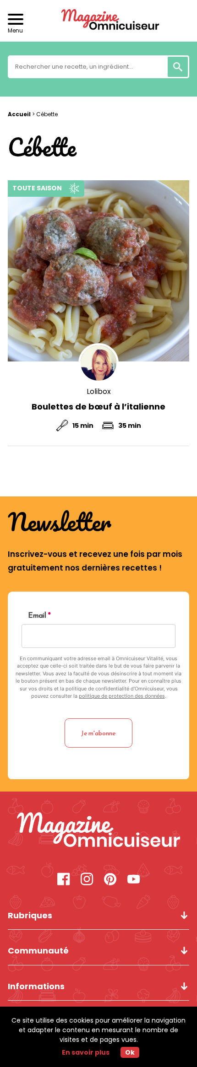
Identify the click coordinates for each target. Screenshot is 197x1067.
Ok (130, 1052)
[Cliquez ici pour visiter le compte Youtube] (133, 880)
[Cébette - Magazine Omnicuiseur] (98, 831)
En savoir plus (85, 1052)
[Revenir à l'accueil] (98, 21)
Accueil (19, 114)
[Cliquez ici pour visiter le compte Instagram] (87, 880)
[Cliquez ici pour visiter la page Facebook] (63, 880)
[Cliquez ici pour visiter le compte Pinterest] (110, 880)
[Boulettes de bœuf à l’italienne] (98, 270)
